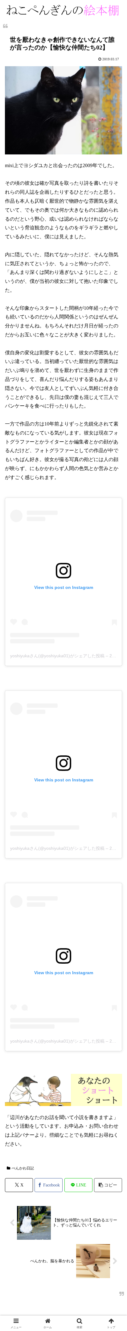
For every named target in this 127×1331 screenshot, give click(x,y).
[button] (108, 1185)
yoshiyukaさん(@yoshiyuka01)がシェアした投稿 (57, 655)
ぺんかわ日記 (23, 1168)
